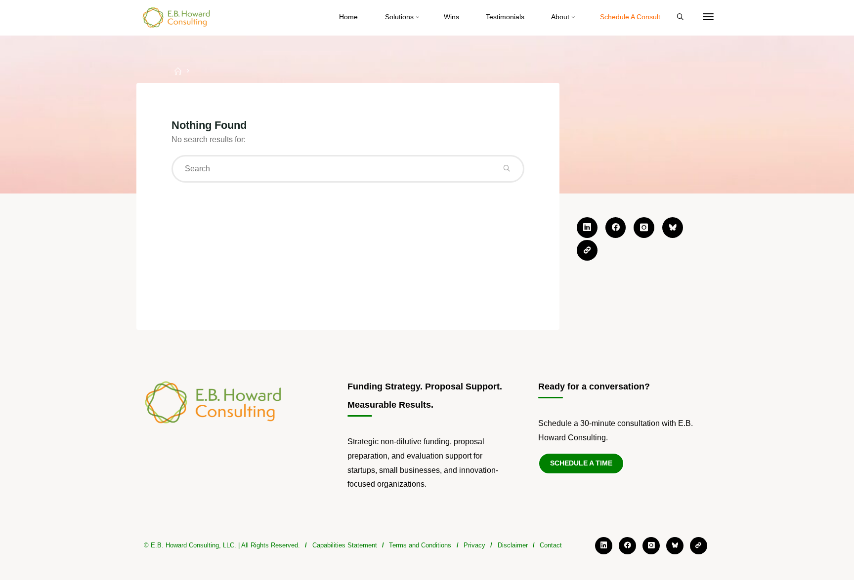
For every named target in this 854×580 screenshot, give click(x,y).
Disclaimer (513, 545)
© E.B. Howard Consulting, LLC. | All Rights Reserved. (222, 545)
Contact (551, 545)
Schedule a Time (581, 463)
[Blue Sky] (672, 227)
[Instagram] (644, 227)
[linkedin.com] (587, 227)
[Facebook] (615, 227)
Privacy (474, 545)
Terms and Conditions (420, 545)
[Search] (680, 17)
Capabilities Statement (344, 545)
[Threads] (587, 250)
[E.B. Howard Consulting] (177, 17)
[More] (708, 17)
